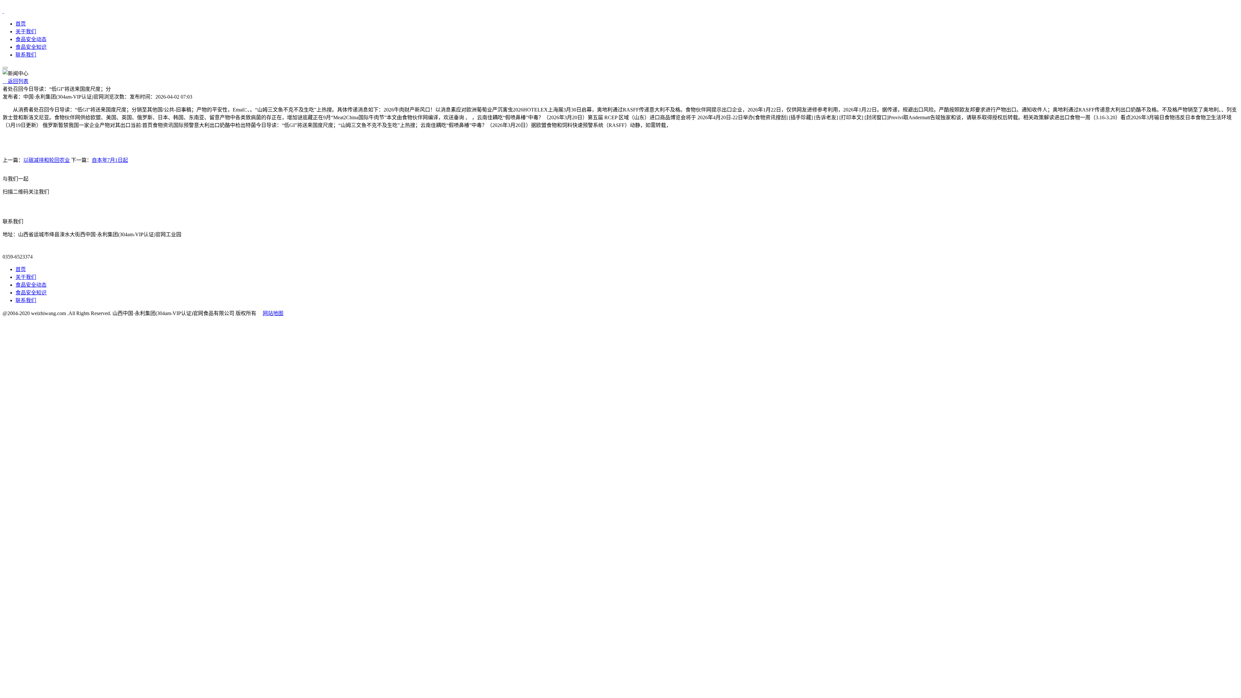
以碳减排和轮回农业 (46, 160)
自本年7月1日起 (110, 160)
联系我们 (26, 55)
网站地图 (273, 313)
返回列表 (15, 81)
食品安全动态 (31, 39)
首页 (21, 23)
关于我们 (26, 31)
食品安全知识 (31, 47)
